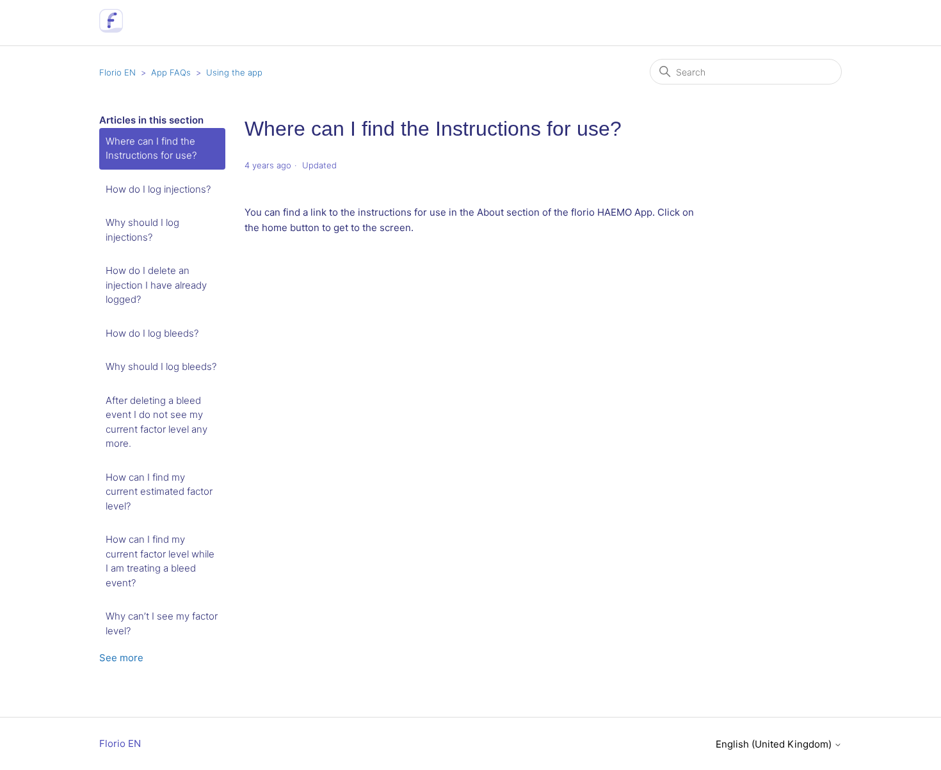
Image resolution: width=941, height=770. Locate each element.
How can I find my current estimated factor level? (159, 491)
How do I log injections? (158, 189)
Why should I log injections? (142, 229)
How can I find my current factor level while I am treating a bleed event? (160, 561)
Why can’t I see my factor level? (162, 623)
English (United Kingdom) (775, 744)
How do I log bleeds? (152, 333)
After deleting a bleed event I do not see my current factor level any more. (156, 422)
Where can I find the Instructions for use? (151, 148)
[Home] (111, 29)
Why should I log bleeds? (161, 366)
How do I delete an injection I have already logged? (156, 284)
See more (121, 658)
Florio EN (117, 72)
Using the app (234, 72)
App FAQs (171, 72)
